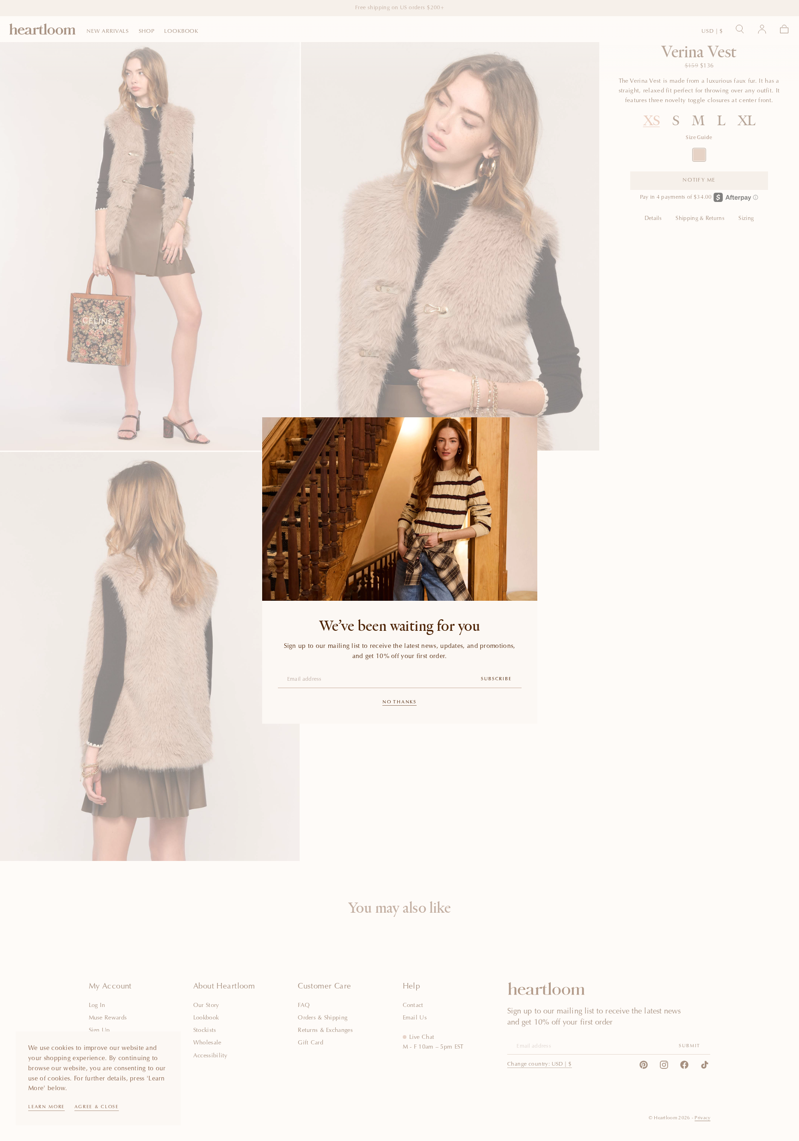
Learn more (46, 1107)
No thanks (399, 702)
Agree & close (96, 1107)
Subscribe (496, 679)
